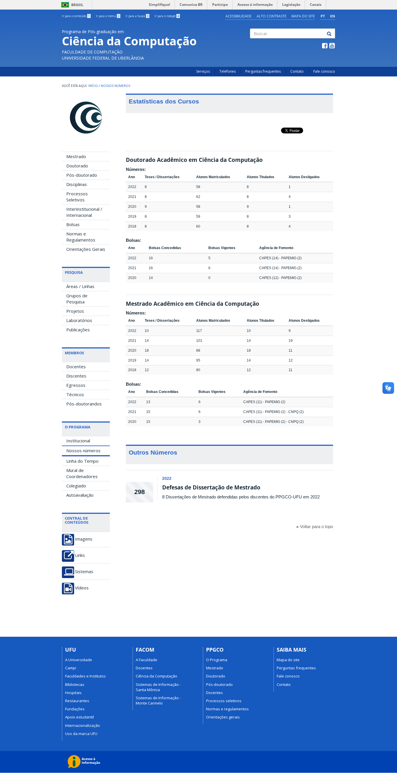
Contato (297, 71)
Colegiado (76, 486)
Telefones (227, 71)
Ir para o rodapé (167, 16)
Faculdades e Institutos (85, 676)
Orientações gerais (223, 717)
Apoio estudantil (79, 717)
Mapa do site (303, 16)
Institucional (78, 441)
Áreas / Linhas (80, 286)
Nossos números (83, 450)
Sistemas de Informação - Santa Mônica (158, 687)
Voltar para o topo (316, 526)
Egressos (75, 385)
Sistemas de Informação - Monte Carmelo (158, 700)
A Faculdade (146, 659)
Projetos (75, 311)
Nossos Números (115, 86)
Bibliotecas (74, 684)
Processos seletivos (224, 700)
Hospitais (73, 692)
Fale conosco (324, 71)
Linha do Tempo (82, 461)
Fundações (75, 708)
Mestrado (76, 156)
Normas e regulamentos (227, 708)
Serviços (203, 71)
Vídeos (82, 588)
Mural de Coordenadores (82, 473)
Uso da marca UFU (81, 733)
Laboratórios (79, 320)
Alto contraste (271, 16)
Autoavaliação (80, 495)
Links (80, 555)
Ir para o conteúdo (76, 16)
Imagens (83, 539)
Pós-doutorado (81, 175)
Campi (70, 667)
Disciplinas (76, 184)
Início (93, 86)
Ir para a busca (137, 16)
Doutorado (77, 166)
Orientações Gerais (85, 249)
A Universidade (78, 659)
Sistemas (84, 571)
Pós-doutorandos (84, 404)
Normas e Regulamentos (80, 237)
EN (332, 16)
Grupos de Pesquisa (76, 299)
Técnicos (75, 394)
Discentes (76, 376)
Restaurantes (77, 700)
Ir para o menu (107, 16)
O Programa (216, 659)
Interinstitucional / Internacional (84, 212)
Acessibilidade (238, 16)
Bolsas (73, 224)
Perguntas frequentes (263, 71)
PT (323, 16)
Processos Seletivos (77, 197)
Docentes (76, 366)
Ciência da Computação (156, 676)
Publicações (78, 329)
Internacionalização (82, 725)
